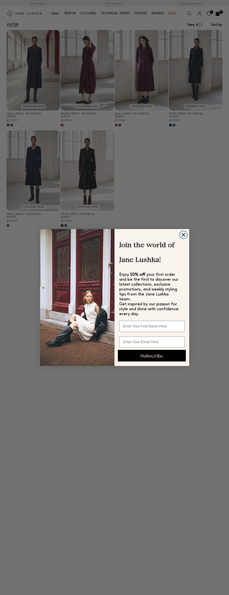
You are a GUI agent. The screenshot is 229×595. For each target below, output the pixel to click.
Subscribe (151, 356)
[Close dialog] (183, 235)
